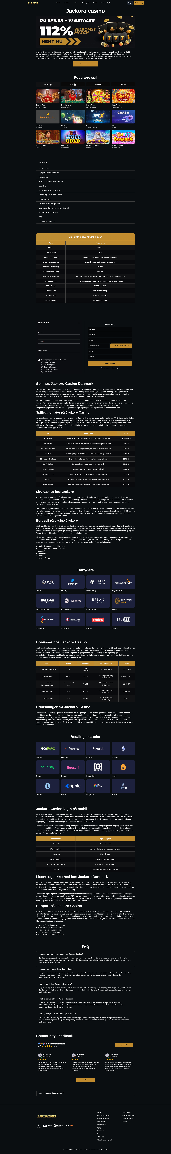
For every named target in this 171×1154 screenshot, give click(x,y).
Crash (97, 84)
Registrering (43, 177)
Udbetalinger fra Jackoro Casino (50, 195)
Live (71, 84)
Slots (121, 84)
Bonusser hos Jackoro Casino (49, 190)
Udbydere (42, 186)
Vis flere (85, 1080)
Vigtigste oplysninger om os (49, 173)
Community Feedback (47, 221)
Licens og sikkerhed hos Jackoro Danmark (54, 208)
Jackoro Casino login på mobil (49, 204)
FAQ (40, 217)
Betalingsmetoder (45, 199)
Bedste (46, 84)
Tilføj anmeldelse (123, 1045)
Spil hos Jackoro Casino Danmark (51, 181)
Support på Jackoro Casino (48, 212)
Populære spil (44, 168)
